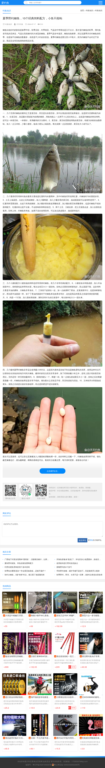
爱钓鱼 (5, 2)
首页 (82, 10)
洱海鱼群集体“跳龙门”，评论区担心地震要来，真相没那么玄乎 (79, 559)
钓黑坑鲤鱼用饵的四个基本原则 (17, 567)
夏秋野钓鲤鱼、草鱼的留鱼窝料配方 (19, 563)
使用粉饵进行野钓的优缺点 (67, 563)
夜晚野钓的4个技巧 (64, 567)
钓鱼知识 (89, 10)
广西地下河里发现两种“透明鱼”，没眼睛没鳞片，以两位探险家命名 (27, 559)
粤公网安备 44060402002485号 (67, 765)
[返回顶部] (99, 688)
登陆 (91, 540)
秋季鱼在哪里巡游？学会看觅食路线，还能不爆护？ (25, 571)
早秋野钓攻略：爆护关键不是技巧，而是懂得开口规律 (77, 571)
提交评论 (82, 540)
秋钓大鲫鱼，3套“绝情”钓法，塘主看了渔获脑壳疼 (25, 574)
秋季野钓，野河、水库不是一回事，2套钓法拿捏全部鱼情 (79, 574)
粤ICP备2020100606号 (42, 764)
